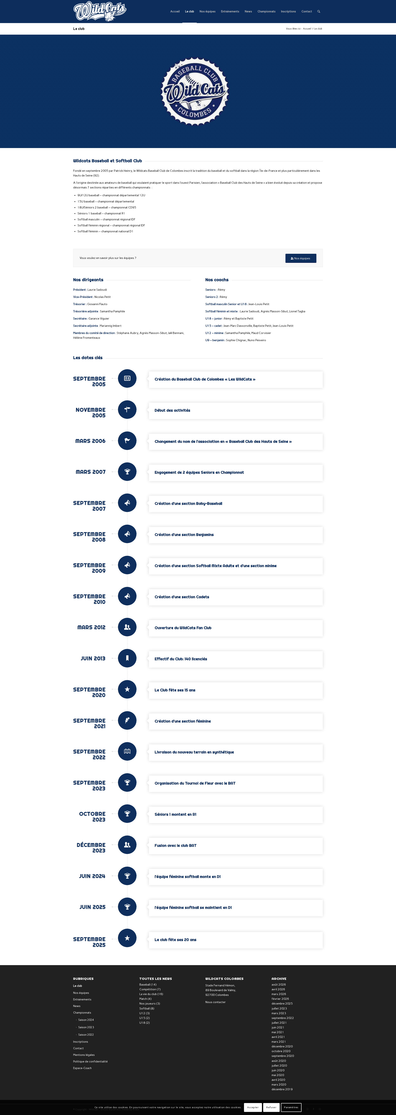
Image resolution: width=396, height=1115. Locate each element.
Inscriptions (80, 1041)
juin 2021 (278, 1027)
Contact (78, 1048)
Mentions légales (84, 1054)
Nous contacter (215, 1002)
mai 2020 (278, 1075)
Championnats (82, 1012)
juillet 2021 (279, 1023)
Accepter (253, 1107)
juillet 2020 (279, 1065)
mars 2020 (279, 1084)
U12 (142, 1013)
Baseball (144, 984)
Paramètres (291, 1107)
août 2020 (279, 1061)
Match (143, 999)
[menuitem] (175, 11)
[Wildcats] (100, 11)
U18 (142, 1023)
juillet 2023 (279, 1008)
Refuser (271, 1107)
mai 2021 (278, 1032)
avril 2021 (278, 1037)
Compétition (147, 989)
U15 (142, 1018)
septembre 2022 (283, 1018)
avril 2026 (278, 989)
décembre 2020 (282, 1046)
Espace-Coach (82, 1068)
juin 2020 (278, 1070)
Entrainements (82, 999)
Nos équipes (81, 992)
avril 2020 (278, 1080)
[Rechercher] (319, 11)
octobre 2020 (281, 1051)
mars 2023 (279, 1013)
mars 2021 (279, 1041)
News (76, 1006)
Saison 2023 (86, 1027)
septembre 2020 (283, 1056)
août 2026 (279, 984)
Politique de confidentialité (90, 1061)
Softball (144, 1008)
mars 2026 (279, 994)
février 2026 (280, 999)
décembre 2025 (282, 1003)
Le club (79, 29)
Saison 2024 (86, 1019)
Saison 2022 (86, 1034)
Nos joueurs (147, 1003)
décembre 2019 (282, 1089)
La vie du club (148, 994)
